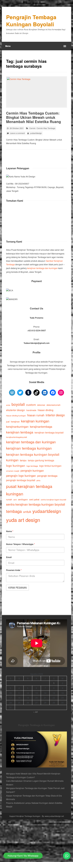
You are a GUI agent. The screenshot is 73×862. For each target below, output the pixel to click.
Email (9, 557)
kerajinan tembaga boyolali (49, 432)
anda (8, 405)
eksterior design (15, 410)
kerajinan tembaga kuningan (29, 448)
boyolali (18, 404)
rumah (9, 499)
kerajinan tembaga (19, 432)
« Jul (35, 711)
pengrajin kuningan (32, 470)
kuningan (12, 460)
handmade (31, 410)
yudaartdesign (36, 133)
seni (15, 499)
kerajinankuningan (17, 426)
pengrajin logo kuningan (21, 476)
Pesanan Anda (14, 570)
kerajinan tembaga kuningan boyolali (32, 454)
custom (31, 404)
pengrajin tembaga (47, 475)
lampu (23, 460)
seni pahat (34, 499)
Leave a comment (17, 133)
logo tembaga (32, 466)
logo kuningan (15, 465)
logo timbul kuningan (50, 465)
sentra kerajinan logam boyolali (53, 499)
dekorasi (41, 404)
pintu (38, 480)
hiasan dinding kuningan (16, 415)
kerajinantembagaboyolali (16, 437)
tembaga (14, 511)
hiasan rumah (35, 415)
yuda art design (23, 519)
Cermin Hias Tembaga (46, 128)
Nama (9, 531)
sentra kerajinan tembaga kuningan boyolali (35, 504)
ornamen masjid (12, 470)
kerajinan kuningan (35, 421)
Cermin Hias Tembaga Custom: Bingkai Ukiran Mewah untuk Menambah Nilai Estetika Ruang (33, 117)
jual (8, 421)
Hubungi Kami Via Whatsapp (23, 855)
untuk (27, 511)
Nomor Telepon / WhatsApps (20, 544)
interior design (55, 415)
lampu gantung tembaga (41, 460)
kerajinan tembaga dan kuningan (42, 268)
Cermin (32, 128)
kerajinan (15, 421)
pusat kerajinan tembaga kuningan (29, 490)
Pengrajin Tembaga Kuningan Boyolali (31, 21)
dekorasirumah (53, 404)
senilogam (23, 499)
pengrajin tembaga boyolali (20, 480)
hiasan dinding (45, 410)
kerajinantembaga (41, 426)
